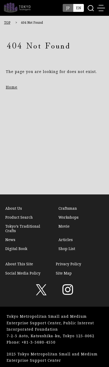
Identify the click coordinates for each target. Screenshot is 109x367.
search (90, 8)
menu (101, 8)
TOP (7, 22)
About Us (13, 208)
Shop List (66, 249)
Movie (64, 226)
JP (68, 7)
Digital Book (16, 249)
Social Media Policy (22, 273)
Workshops (68, 217)
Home (11, 87)
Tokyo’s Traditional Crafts (22, 228)
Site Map (64, 273)
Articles (65, 240)
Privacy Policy (68, 263)
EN (78, 7)
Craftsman (67, 208)
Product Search (19, 217)
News (10, 240)
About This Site (19, 263)
